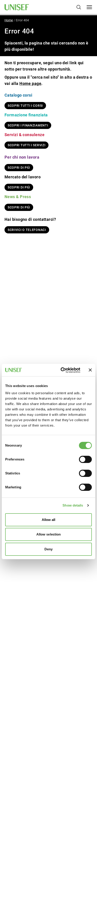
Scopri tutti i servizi (26, 145)
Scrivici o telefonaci (27, 230)
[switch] (85, 459)
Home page (30, 83)
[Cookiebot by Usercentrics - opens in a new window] (61, 370)
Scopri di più (19, 167)
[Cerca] (78, 7)
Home (9, 20)
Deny (48, 549)
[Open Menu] (89, 7)
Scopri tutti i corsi (25, 105)
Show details (72, 505)
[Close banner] (90, 370)
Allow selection (48, 534)
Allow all (48, 520)
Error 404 (22, 20)
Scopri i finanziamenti (28, 125)
